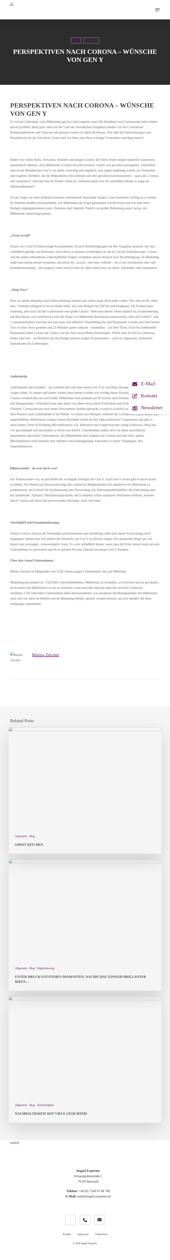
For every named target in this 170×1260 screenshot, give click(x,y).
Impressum (83, 1234)
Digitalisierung (45, 968)
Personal (91, 40)
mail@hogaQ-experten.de (94, 1196)
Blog (76, 40)
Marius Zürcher (45, 654)
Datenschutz (101, 1234)
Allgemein (21, 836)
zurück (14, 1142)
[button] (157, 10)
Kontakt (67, 1234)
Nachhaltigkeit (45, 1105)
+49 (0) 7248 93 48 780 (94, 1191)
